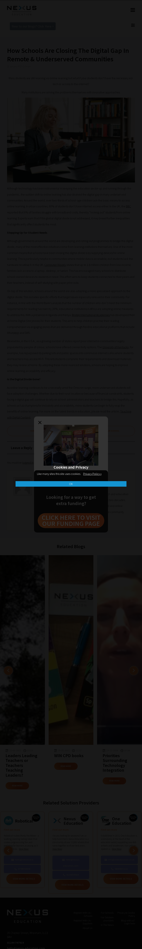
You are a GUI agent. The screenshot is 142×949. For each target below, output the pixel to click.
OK (71, 484)
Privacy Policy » (92, 474)
